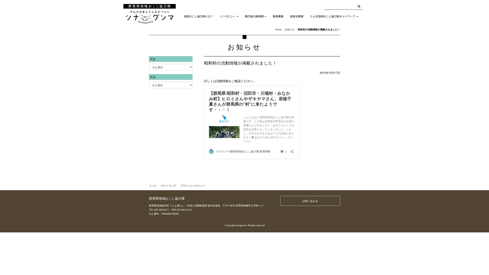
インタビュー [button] (228, 16)
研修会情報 (296, 16)
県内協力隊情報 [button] (254, 16)
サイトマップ (168, 185)
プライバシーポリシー (193, 185)
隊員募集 (278, 16)
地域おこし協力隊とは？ (198, 16)
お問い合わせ (310, 201)
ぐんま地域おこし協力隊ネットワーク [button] (333, 16)
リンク (152, 185)
